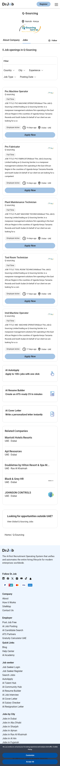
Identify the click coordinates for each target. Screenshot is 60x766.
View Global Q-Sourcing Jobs (20, 521)
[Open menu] (56, 4)
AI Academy (8, 655)
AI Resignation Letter (13, 706)
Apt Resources (13, 451)
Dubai (44, 128)
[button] (30, 755)
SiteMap (6, 606)
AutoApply (7, 679)
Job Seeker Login (11, 667)
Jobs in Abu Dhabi (11, 722)
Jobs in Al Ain (9, 738)
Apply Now (30, 134)
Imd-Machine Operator (17, 313)
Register (43, 4)
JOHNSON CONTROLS (18, 492)
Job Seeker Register (12, 671)
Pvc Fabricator (12, 146)
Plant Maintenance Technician (20, 202)
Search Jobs (8, 675)
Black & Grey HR (14, 478)
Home (8, 534)
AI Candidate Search (12, 630)
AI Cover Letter (9, 698)
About (5, 598)
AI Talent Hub (9, 683)
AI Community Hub (12, 687)
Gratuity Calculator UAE (14, 638)
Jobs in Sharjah (10, 726)
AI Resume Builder (11, 690)
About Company (11, 40)
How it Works (9, 602)
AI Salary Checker (11, 702)
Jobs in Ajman (9, 730)
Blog (4, 647)
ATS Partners (9, 634)
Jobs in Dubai (9, 718)
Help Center (8, 651)
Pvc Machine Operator (16, 91)
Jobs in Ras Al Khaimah (14, 734)
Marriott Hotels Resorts (18, 437)
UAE (49, 128)
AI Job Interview (10, 694)
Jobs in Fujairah (10, 742)
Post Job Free (9, 622)
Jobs (25, 40)
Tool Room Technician (16, 257)
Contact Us (8, 610)
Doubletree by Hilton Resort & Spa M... (27, 465)
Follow (54, 40)
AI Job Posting (9, 626)
